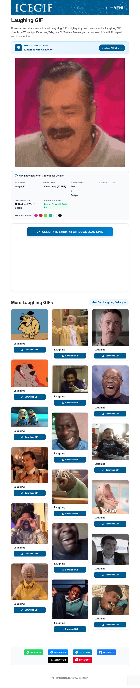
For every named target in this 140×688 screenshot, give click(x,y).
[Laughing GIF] (29, 324)
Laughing (19, 343)
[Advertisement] (70, 263)
